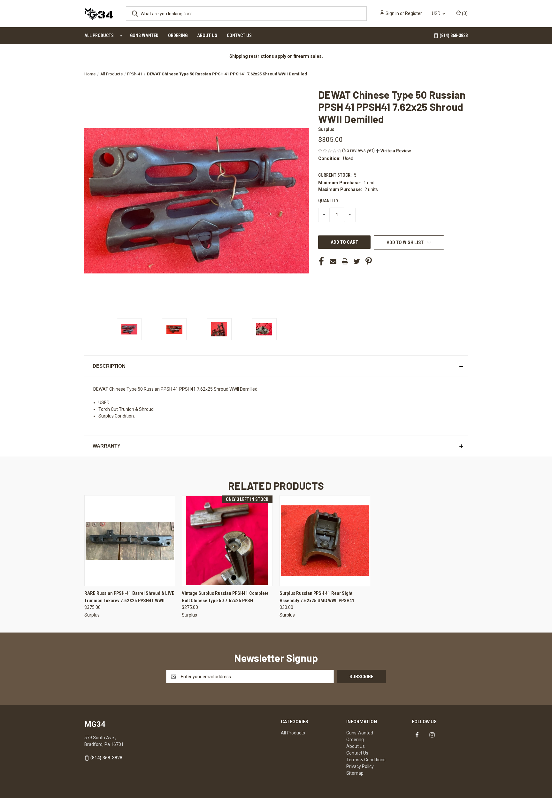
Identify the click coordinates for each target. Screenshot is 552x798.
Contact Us (239, 35)
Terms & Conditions (366, 759)
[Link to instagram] (432, 735)
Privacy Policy (360, 766)
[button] (393, 150)
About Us (207, 35)
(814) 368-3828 (453, 35)
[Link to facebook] (417, 735)
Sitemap (355, 773)
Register (413, 13)
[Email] (333, 261)
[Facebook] (321, 261)
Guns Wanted (144, 35)
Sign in (392, 13)
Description (109, 366)
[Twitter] (357, 261)
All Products (99, 35)
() (464, 13)
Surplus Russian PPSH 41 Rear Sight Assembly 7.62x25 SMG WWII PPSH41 (317, 596)
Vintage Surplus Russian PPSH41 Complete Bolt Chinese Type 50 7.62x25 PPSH (225, 596)
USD (436, 13)
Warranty (106, 446)
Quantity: (329, 200)
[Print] (345, 261)
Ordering (178, 35)
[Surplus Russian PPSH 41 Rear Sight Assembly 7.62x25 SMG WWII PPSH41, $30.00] (325, 540)
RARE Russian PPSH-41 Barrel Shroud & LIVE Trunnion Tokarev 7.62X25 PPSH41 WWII (129, 596)
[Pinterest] (368, 261)
